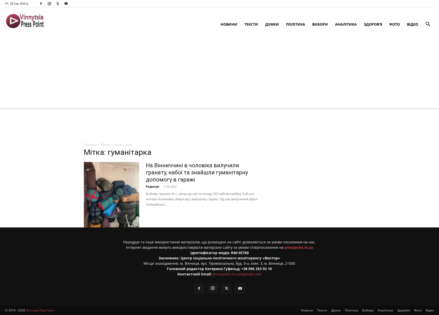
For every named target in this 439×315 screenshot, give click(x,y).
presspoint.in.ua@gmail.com (237, 274)
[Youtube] (66, 3)
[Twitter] (57, 3)
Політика (295, 24)
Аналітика (346, 24)
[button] (428, 24)
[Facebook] (41, 3)
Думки (272, 24)
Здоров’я (373, 24)
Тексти (251, 24)
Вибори (320, 24)
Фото (394, 24)
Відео (412, 24)
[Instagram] (49, 3)
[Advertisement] (219, 72)
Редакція (152, 186)
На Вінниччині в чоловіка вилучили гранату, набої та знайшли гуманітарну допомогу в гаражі (197, 172)
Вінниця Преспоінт (40, 310)
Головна (90, 144)
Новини (229, 24)
